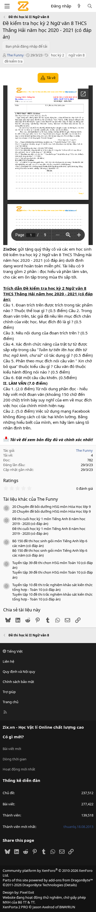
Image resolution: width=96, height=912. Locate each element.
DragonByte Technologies (42, 884)
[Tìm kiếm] (90, 6)
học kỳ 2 (57, 55)
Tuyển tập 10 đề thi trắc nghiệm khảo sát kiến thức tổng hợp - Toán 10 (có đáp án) (52, 587)
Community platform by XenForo (48, 873)
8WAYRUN (67, 907)
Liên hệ (8, 661)
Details (70, 884)
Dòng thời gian (14, 759)
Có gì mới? (13, 736)
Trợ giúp (9, 691)
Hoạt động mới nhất (19, 769)
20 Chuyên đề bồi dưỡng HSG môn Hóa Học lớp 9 (51, 506)
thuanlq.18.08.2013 (78, 826)
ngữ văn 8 (77, 55)
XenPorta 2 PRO (15, 907)
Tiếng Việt (14, 651)
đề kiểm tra (13, 61)
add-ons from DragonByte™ (71, 880)
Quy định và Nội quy (19, 671)
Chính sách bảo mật (18, 681)
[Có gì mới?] (79, 6)
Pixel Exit (27, 892)
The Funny (15, 55)
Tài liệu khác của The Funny (30, 499)
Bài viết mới (12, 748)
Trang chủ (10, 701)
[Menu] (7, 6)
